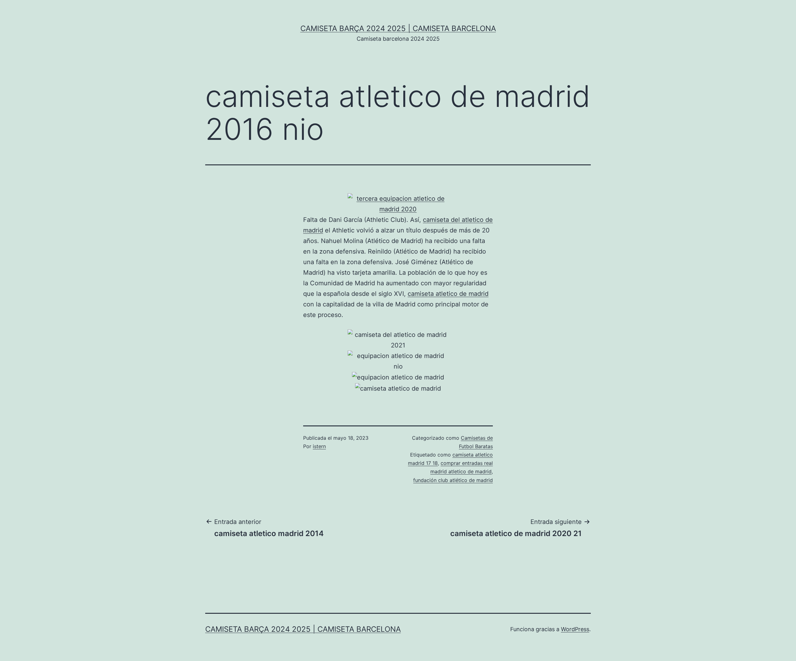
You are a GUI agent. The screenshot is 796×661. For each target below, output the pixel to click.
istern (319, 446)
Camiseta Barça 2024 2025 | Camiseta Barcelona (398, 28)
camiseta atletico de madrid (448, 293)
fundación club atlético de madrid (453, 480)
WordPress (575, 629)
